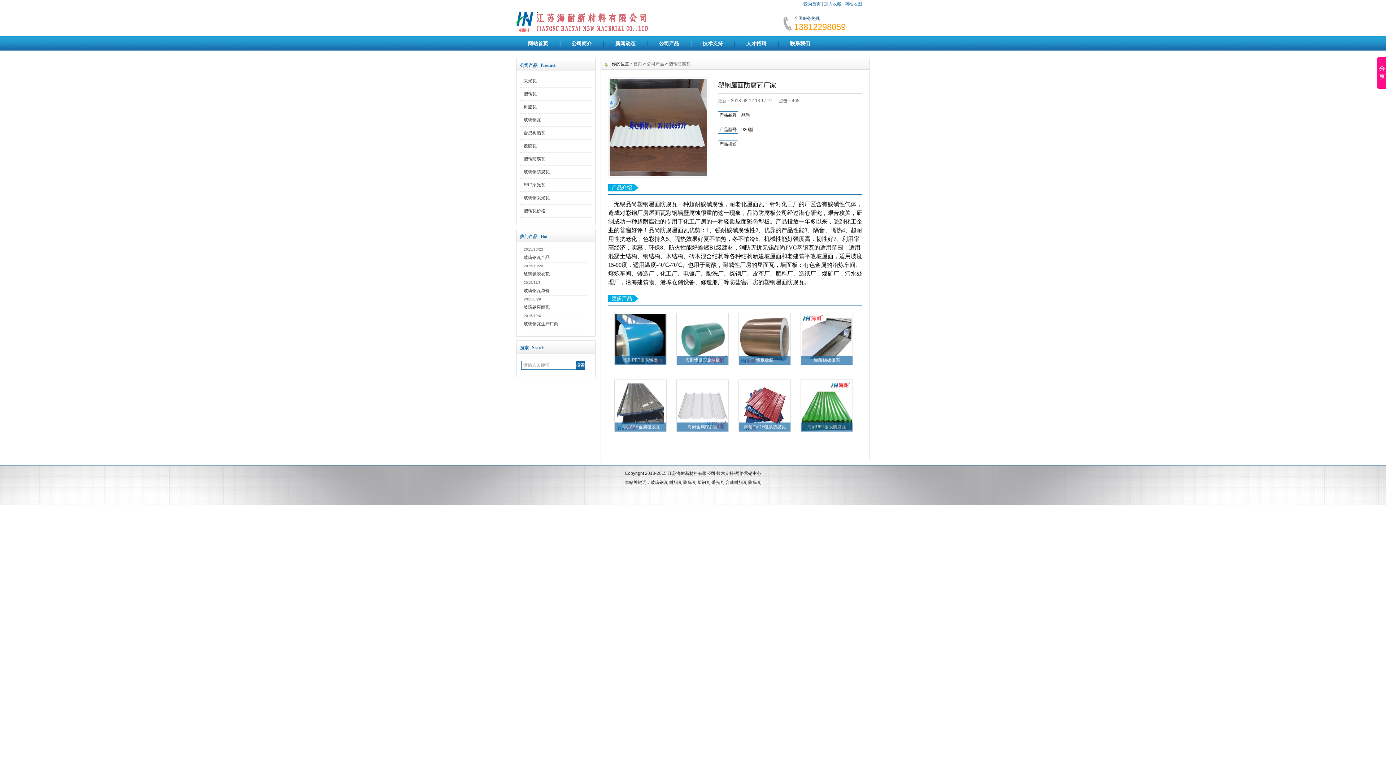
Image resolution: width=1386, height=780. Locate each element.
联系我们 (800, 43)
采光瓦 (530, 80)
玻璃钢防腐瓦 (537, 171)
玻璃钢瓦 (532, 119)
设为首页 (812, 3)
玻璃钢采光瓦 (537, 197)
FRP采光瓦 (534, 184)
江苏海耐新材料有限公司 (691, 473)
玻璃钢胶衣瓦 (537, 274)
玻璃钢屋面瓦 (537, 307)
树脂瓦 (530, 106)
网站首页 (538, 43)
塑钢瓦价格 (534, 210)
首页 (637, 63)
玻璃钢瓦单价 (537, 290)
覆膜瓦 (530, 145)
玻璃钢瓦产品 (537, 257)
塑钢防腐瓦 (534, 158)
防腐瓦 (689, 482)
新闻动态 (625, 43)
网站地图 (853, 3)
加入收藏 (832, 3)
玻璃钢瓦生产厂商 (541, 323)
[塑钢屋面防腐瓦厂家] (658, 127)
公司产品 (669, 43)
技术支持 (713, 43)
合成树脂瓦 (534, 132)
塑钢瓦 (530, 93)
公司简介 (582, 43)
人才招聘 (756, 43)
